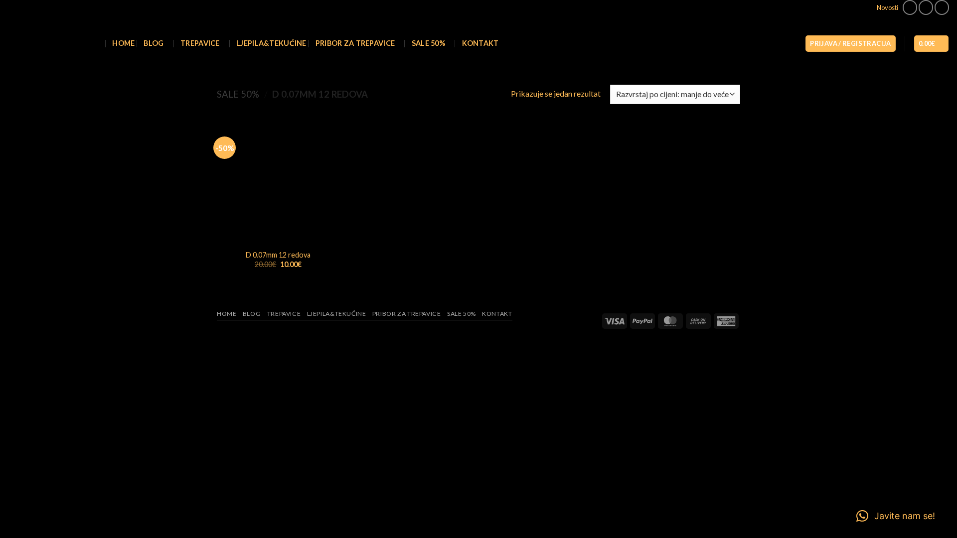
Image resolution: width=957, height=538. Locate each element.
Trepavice (200, 43)
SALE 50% (428, 43)
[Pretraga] (99, 43)
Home (123, 43)
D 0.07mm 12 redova (278, 255)
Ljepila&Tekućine (271, 43)
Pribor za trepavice (355, 43)
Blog (153, 43)
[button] (850, 43)
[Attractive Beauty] (43, 43)
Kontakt (480, 43)
